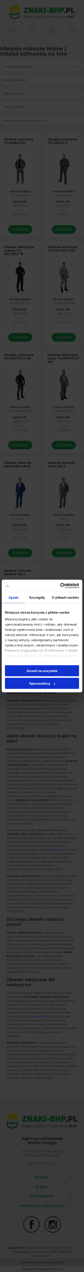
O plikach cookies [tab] (65, 597)
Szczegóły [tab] (37, 597)
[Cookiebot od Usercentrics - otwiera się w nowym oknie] (60, 586)
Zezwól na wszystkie (42, 670)
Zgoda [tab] (13, 597)
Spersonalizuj (39, 683)
